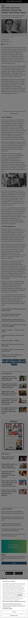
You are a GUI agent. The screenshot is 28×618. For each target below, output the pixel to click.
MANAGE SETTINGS (14, 615)
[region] (14, 598)
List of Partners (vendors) (7, 608)
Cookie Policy (19, 594)
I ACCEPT (14, 611)
